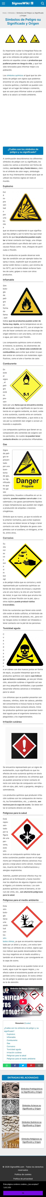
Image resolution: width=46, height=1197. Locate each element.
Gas (8, 1043)
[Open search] (42, 3)
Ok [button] (23, 1193)
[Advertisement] (23, 121)
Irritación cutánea (14, 1052)
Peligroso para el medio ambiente (21, 1059)
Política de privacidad (23, 1179)
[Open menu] (3, 3)
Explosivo (11, 1034)
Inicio (4, 13)
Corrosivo (11, 1046)
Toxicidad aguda (14, 1049)
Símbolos (11, 13)
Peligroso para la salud (16, 1055)
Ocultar (27, 1023)
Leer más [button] (7, 1187)
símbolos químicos (15, 75)
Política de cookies (23, 1174)
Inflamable (11, 1037)
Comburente (12, 1040)
